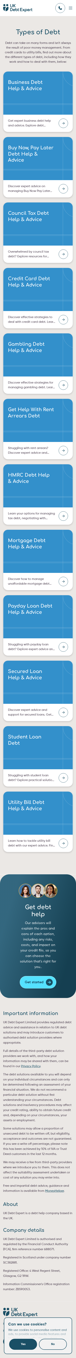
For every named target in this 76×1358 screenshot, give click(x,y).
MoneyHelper (54, 1191)
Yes (23, 1344)
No (53, 1344)
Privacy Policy (30, 1066)
